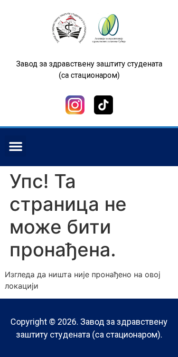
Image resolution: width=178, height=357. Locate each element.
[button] (15, 146)
